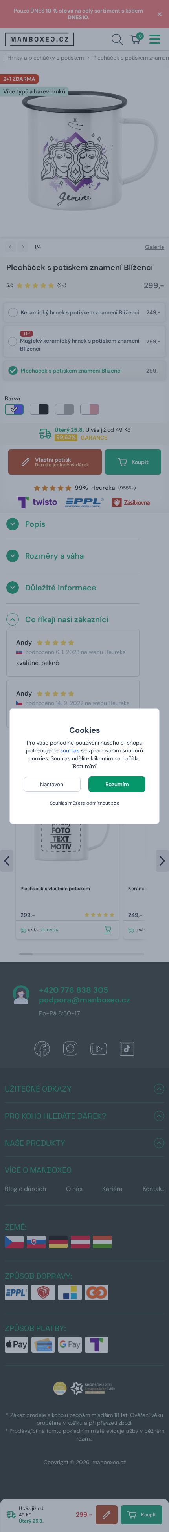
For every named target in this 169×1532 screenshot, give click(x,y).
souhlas (69, 750)
